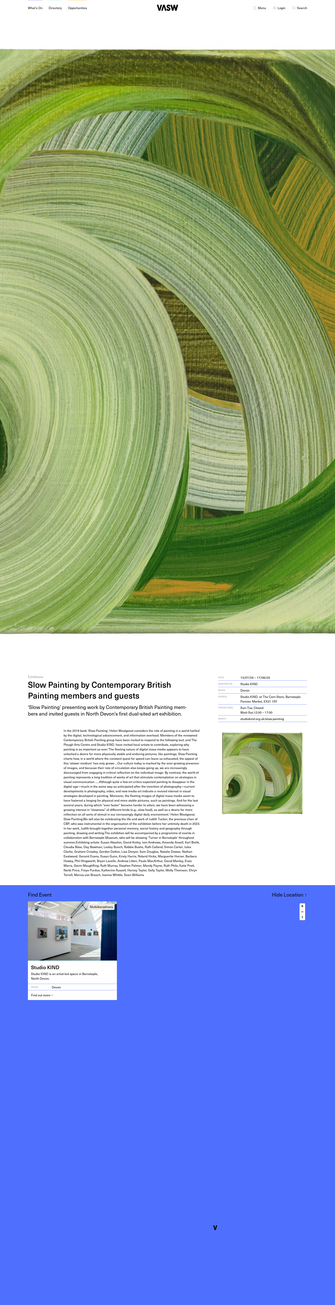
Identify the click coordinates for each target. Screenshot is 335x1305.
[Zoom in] (302, 906)
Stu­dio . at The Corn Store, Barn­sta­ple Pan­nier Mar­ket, (270, 699)
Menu (262, 7)
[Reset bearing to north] (302, 917)
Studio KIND (249, 683)
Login (281, 7)
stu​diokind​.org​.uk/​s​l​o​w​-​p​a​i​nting (262, 718)
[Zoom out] (302, 912)
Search (302, 7)
